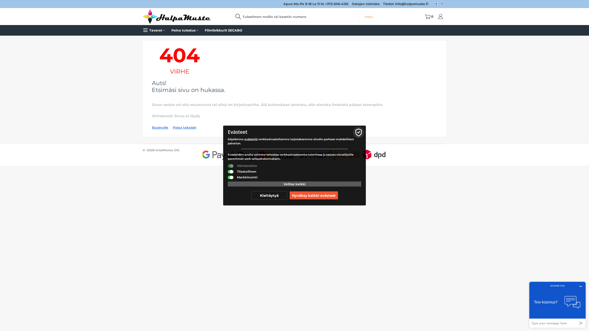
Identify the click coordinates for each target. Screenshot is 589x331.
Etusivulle (160, 128)
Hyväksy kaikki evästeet (314, 195)
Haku (369, 17)
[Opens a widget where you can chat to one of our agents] (557, 304)
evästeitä (250, 139)
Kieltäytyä (269, 195)
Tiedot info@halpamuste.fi (405, 4)
